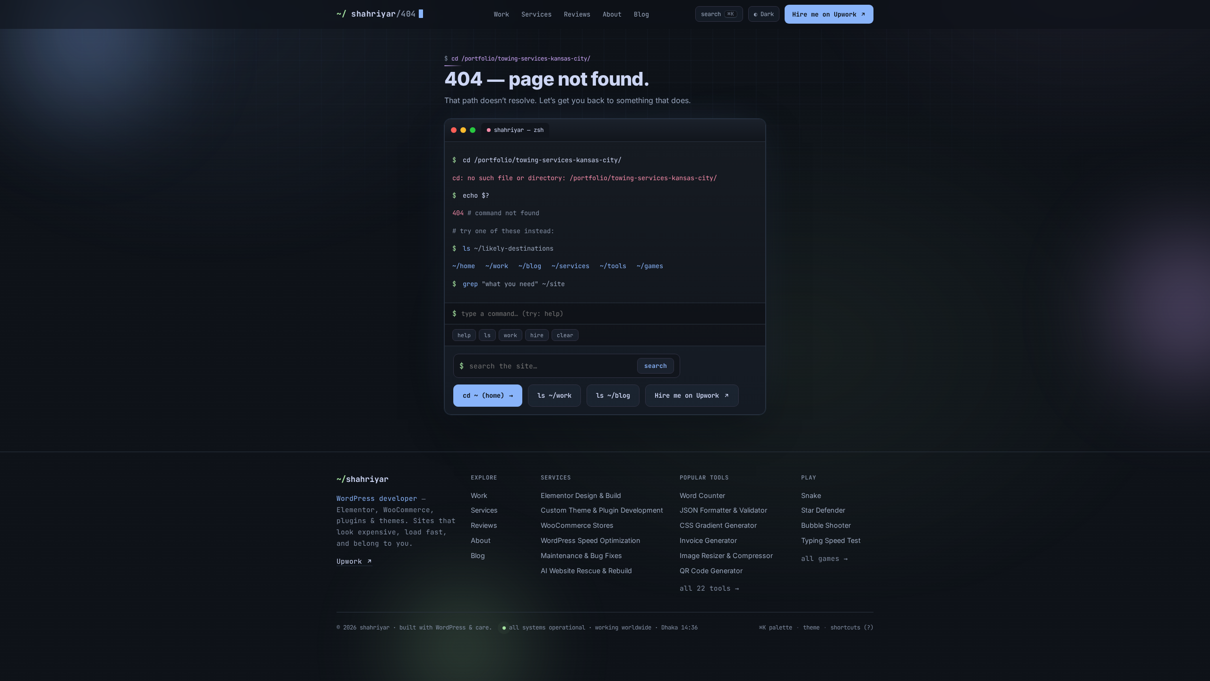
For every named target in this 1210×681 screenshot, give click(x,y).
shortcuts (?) (851, 627)
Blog (641, 14)
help (464, 335)
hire (537, 335)
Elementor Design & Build (581, 495)
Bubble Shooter (826, 525)
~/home (463, 266)
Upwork (351, 561)
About (612, 14)
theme (811, 627)
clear (565, 335)
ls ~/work (554, 395)
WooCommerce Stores (577, 525)
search (655, 366)
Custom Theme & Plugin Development (602, 510)
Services (536, 14)
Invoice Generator (708, 540)
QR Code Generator (711, 571)
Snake (811, 495)
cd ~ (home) (488, 395)
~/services (570, 266)
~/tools (613, 266)
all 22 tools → (709, 588)
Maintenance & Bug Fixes (581, 555)
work (510, 335)
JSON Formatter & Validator (723, 510)
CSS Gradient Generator (718, 525)
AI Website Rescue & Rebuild (586, 571)
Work (501, 14)
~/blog (530, 266)
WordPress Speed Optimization (590, 540)
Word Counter (702, 495)
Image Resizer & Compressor (726, 555)
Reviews (577, 14)
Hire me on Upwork (826, 14)
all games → (824, 558)
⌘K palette (775, 627)
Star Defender (823, 510)
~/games (650, 266)
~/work (496, 266)
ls (487, 335)
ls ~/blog (613, 395)
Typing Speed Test (831, 540)
